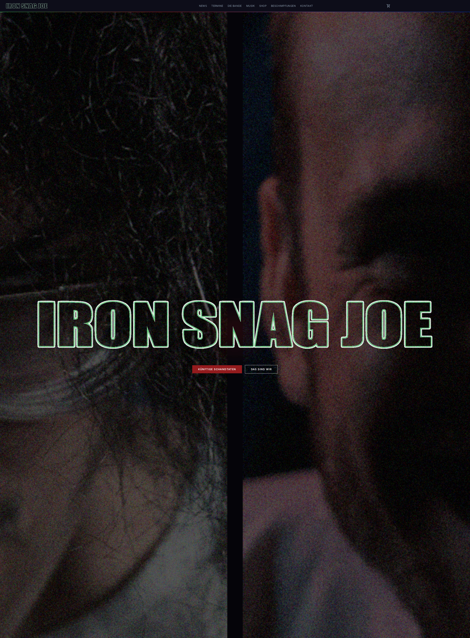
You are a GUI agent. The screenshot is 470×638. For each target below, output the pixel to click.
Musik (250, 5)
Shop (263, 5)
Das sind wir (261, 369)
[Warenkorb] (388, 6)
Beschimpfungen (283, 5)
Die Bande (235, 5)
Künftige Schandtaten (217, 369)
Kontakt (306, 5)
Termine (217, 5)
